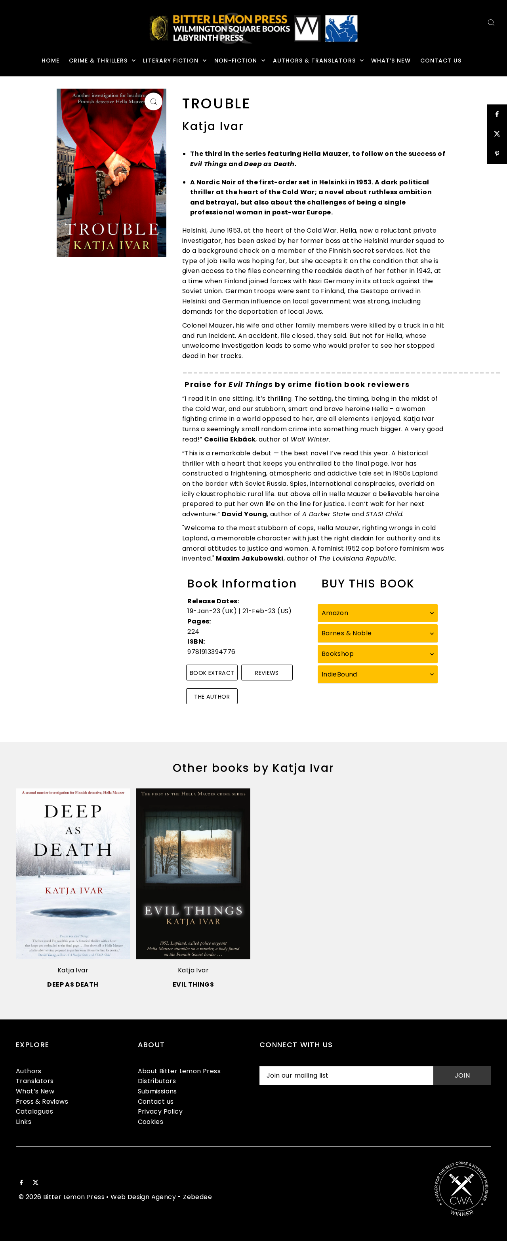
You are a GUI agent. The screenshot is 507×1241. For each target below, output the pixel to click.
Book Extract (212, 673)
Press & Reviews (42, 1101)
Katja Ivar (72, 970)
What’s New (35, 1091)
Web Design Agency (143, 1196)
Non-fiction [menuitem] (235, 60)
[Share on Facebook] (497, 114)
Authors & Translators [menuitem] (314, 60)
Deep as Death (72, 984)
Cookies (151, 1121)
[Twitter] (35, 1183)
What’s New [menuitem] (391, 60)
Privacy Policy (160, 1111)
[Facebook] (21, 1183)
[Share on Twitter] (497, 134)
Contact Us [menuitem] (441, 60)
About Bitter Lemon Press (179, 1071)
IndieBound (339, 674)
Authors (29, 1071)
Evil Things (193, 984)
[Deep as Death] (73, 873)
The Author (212, 697)
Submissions (157, 1091)
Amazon (335, 613)
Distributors (157, 1081)
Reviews (267, 673)
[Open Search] (491, 22)
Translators (34, 1081)
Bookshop (338, 653)
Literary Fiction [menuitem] (170, 60)
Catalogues (34, 1111)
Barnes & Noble (347, 633)
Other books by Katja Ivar (253, 768)
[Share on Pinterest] (497, 154)
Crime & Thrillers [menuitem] (98, 60)
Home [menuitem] (50, 60)
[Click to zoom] (153, 101)
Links (23, 1121)
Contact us (156, 1101)
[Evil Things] (193, 873)
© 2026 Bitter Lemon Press (62, 1196)
